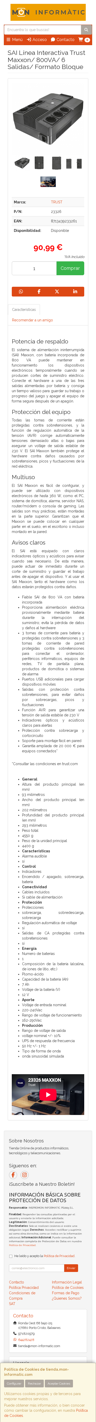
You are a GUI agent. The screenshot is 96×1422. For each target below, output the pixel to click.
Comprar (70, 268)
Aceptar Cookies (59, 1383)
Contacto (65, 39)
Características (24, 310)
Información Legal (67, 1282)
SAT (12, 1304)
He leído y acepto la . (44, 1256)
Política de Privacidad (22, 1245)
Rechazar (34, 1383)
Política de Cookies (68, 1288)
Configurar (14, 1383)
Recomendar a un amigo (32, 320)
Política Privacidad (24, 1288)
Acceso (39, 39)
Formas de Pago (65, 1293)
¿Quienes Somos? (67, 1298)
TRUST (56, 202)
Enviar (71, 1268)
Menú (17, 39)
